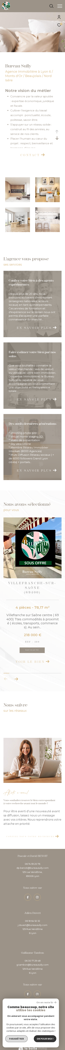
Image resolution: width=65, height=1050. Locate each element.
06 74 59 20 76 (32, 863)
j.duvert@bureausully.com (32, 925)
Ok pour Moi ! (45, 1038)
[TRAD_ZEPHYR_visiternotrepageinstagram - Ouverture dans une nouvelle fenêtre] (37, 994)
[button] (16, 679)
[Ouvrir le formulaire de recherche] (51, 6)
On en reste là (44, 1002)
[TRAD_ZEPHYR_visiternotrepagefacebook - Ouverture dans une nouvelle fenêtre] (27, 994)
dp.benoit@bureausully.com (32, 867)
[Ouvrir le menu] (60, 6)
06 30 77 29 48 (33, 960)
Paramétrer (16, 1038)
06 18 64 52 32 (32, 920)
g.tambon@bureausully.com (32, 964)
